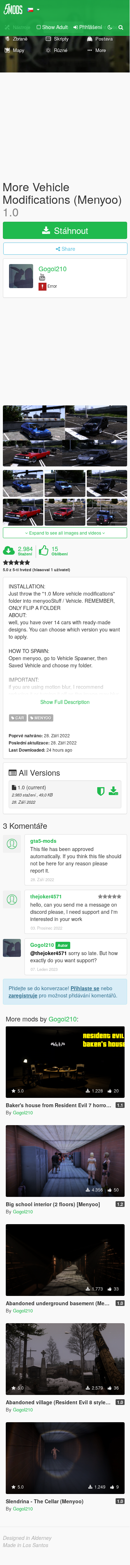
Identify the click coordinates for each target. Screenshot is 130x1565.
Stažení (25, 554)
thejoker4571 (46, 896)
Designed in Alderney (27, 1537)
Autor (63, 945)
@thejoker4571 (48, 953)
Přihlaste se (85, 988)
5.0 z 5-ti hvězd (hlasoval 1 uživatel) (36, 570)
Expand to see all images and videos (65, 533)
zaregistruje (23, 995)
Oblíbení (59, 554)
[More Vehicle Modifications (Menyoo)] (65, 435)
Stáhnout (69, 230)
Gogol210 (53, 268)
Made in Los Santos (25, 1544)
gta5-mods (43, 840)
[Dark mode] (110, 27)
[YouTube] (42, 276)
